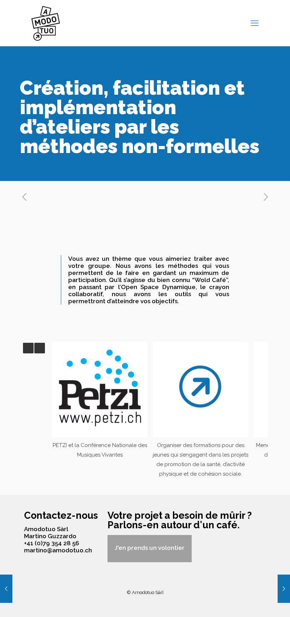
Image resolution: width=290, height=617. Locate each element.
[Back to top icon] (256, 602)
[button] (39, 348)
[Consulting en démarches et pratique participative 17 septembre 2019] (6, 589)
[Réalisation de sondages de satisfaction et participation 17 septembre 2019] (284, 589)
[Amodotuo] (45, 23)
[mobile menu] (255, 23)
